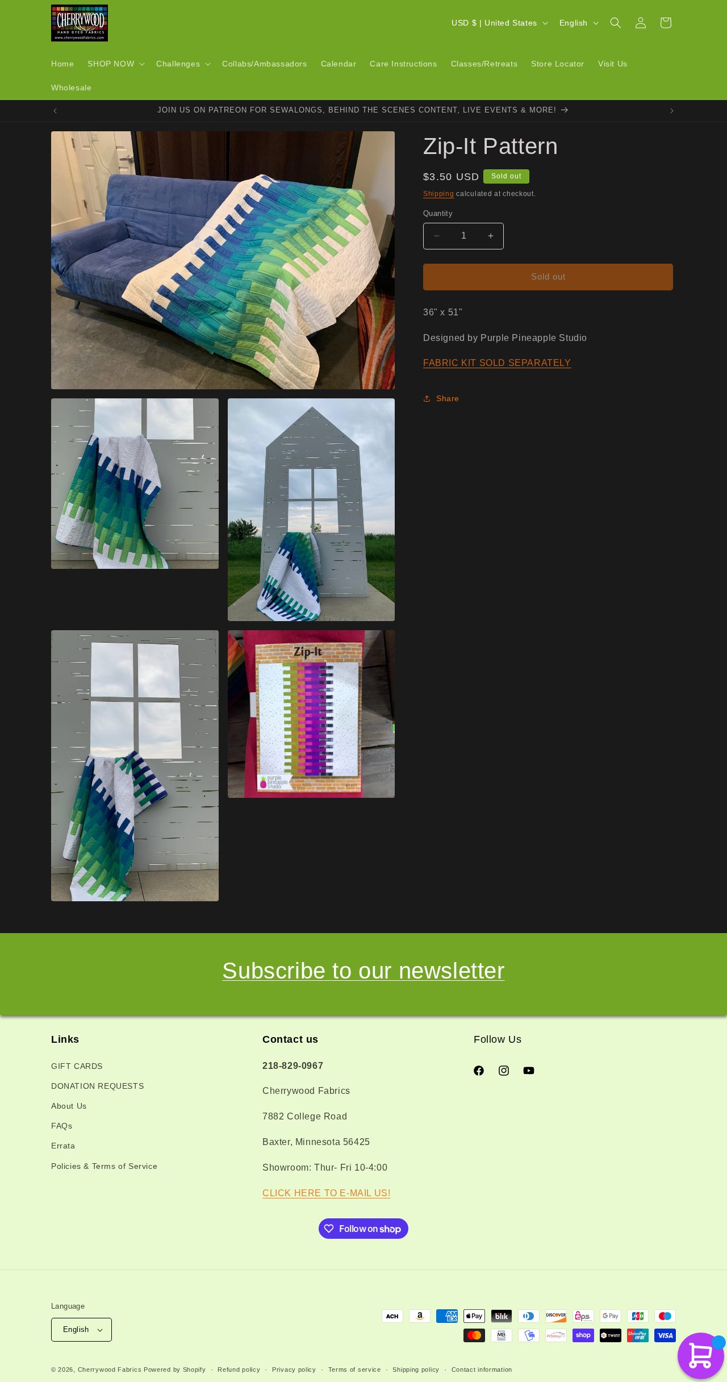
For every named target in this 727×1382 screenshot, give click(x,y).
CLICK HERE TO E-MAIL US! (326, 1193)
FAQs (61, 1125)
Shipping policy (416, 1369)
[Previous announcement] (55, 111)
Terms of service (354, 1369)
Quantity (438, 213)
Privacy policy (294, 1369)
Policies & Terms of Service (104, 1166)
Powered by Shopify (175, 1369)
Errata (63, 1145)
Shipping (438, 194)
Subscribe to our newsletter (363, 970)
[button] (115, 64)
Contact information (482, 1369)
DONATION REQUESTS (97, 1085)
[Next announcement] (671, 111)
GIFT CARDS (77, 1066)
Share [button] (447, 398)
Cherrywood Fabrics (110, 1369)
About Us (69, 1105)
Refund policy (239, 1369)
